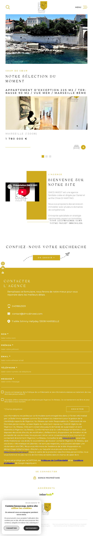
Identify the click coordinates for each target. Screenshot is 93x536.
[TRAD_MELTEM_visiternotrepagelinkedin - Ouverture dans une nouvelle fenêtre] (3, 268)
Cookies (81, 526)
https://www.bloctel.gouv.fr (16, 452)
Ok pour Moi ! (31, 528)
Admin (56, 526)
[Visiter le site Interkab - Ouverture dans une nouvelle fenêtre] (46, 494)
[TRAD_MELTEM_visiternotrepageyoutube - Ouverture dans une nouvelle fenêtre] (3, 272)
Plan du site (68, 524)
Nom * (5, 334)
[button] (43, 156)
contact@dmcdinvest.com (27, 313)
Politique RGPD (73, 526)
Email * (6, 356)
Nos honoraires (58, 524)
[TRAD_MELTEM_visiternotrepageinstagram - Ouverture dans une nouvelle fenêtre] (3, 263)
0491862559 (19, 306)
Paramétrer (11, 528)
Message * (7, 379)
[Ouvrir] (8, 7)
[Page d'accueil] (42, 7)
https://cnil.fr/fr (69, 438)
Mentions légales (79, 524)
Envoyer (77, 409)
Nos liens (63, 526)
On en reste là (31, 503)
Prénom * (7, 345)
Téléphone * (9, 368)
